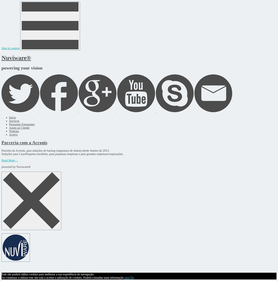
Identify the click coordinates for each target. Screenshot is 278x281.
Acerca (13, 134)
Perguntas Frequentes (22, 124)
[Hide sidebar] (31, 201)
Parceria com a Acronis (24, 142)
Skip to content (10, 48)
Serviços (14, 121)
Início (12, 117)
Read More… (10, 160)
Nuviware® (16, 57)
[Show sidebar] (50, 26)
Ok (132, 277)
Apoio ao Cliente (19, 127)
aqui (126, 277)
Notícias (14, 131)
